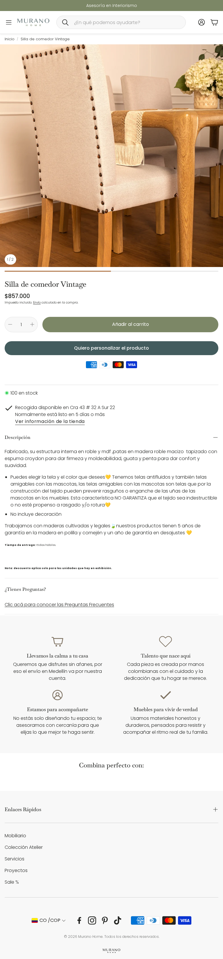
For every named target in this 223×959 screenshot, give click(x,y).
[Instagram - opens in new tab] (92, 920)
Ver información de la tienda (50, 422)
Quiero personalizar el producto (111, 348)
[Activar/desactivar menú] (9, 22)
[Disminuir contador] (10, 324)
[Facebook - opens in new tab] (79, 920)
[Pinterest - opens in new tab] (105, 920)
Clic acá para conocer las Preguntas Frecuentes (59, 604)
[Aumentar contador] (32, 324)
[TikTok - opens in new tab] (118, 920)
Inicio (10, 39)
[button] (121, 22)
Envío (37, 302)
